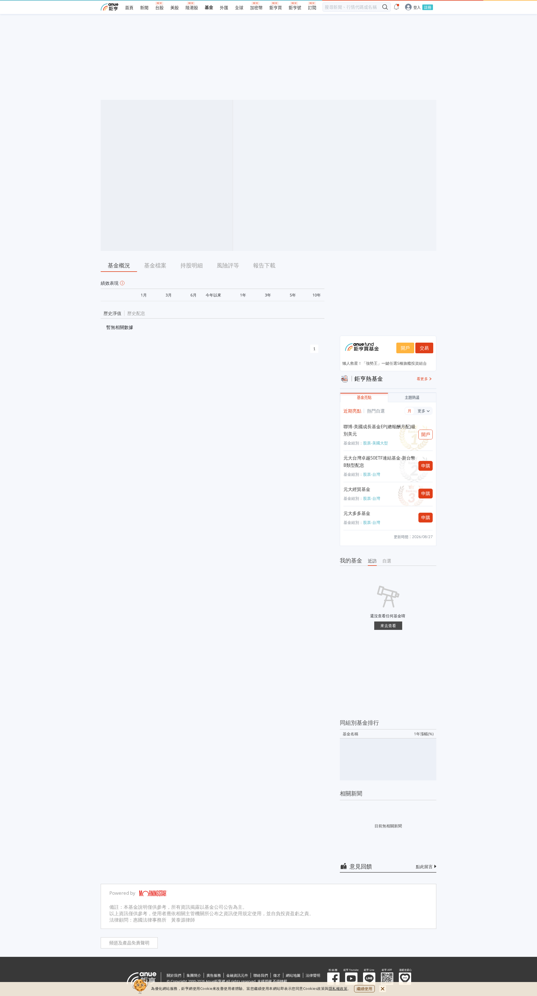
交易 (424, 348)
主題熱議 (412, 397)
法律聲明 (313, 975)
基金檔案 (155, 265)
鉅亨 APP (387, 979)
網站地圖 (293, 975)
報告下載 (264, 265)
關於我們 (174, 975)
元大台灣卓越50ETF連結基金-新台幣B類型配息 (379, 461)
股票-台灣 (371, 474)
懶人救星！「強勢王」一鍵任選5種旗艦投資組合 (384, 363)
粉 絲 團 (333, 979)
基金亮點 (364, 397)
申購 (425, 466)
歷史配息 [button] (136, 313)
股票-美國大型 (375, 443)
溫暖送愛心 (405, 979)
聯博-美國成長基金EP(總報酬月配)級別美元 (379, 430)
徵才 (277, 975)
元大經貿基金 (356, 489)
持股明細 (191, 265)
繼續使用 (364, 988)
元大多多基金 (356, 513)
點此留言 (424, 866)
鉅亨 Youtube (351, 979)
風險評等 (228, 265)
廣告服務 (213, 975)
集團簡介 (194, 975)
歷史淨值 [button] (112, 313)
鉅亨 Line (369, 979)
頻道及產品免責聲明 (129, 943)
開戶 (405, 348)
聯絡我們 (260, 975)
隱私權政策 (338, 988)
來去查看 (388, 625)
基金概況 (119, 265)
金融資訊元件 (237, 975)
